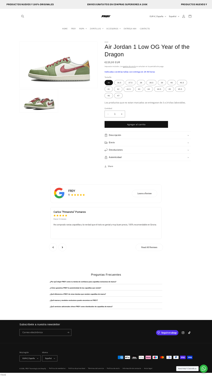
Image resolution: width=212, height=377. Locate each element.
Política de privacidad (76, 368)
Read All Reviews (149, 247)
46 (109, 95)
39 (162, 82)
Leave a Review (144, 193)
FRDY (71, 191)
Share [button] (110, 166)
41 (109, 89)
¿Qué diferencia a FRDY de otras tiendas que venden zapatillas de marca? (78, 294)
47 (118, 95)
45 (170, 89)
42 (118, 89)
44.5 (159, 89)
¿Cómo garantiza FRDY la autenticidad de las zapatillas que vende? (75, 288)
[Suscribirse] (68, 332)
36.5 (119, 82)
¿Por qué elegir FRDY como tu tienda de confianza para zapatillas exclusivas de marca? (83, 282)
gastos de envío (129, 66)
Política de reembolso (57, 368)
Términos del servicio (96, 368)
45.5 (180, 89)
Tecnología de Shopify (37, 368)
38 (141, 82)
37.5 (130, 82)
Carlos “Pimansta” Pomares (70, 211)
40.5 (182, 82)
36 (109, 82)
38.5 (151, 82)
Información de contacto (131, 368)
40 (171, 82)
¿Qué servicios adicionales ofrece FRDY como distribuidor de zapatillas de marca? (81, 306)
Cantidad (108, 108)
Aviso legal (148, 368)
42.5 (129, 89)
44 (149, 89)
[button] (22, 16)
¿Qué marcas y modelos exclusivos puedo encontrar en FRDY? (74, 300)
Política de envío (113, 368)
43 (139, 89)
